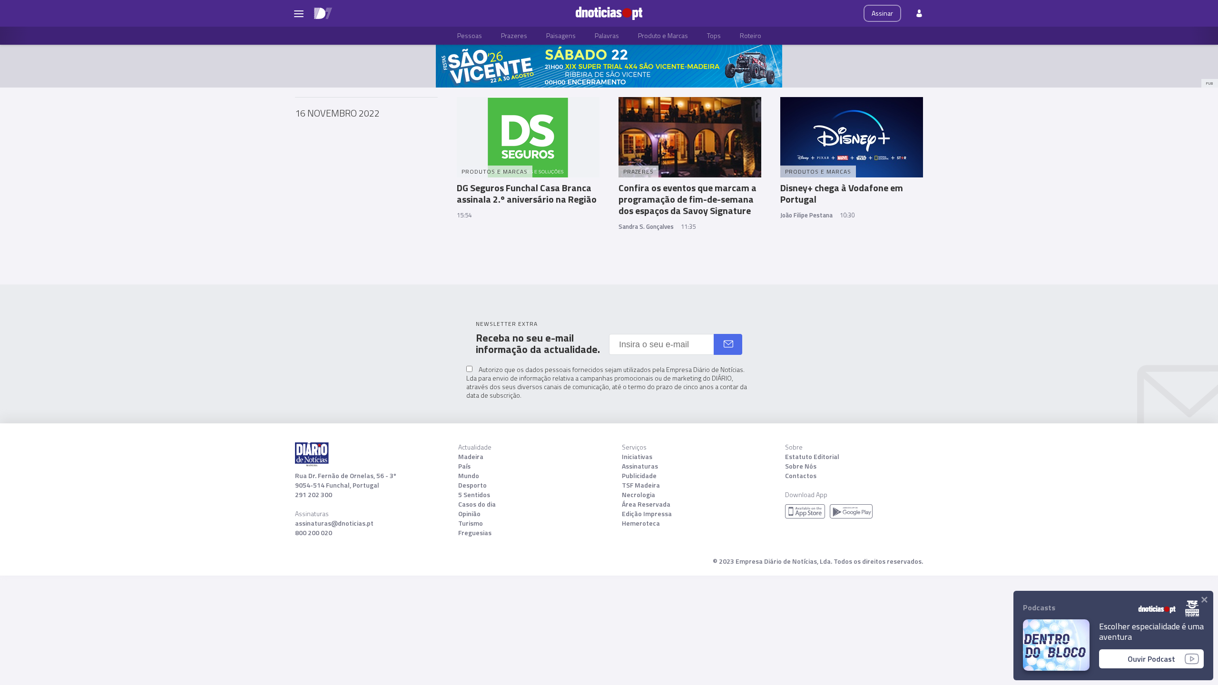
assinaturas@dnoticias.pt (334, 523)
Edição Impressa (647, 514)
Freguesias (474, 533)
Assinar (882, 13)
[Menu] (298, 13)
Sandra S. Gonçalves (646, 226)
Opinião (469, 514)
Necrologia (638, 494)
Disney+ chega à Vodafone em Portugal (841, 193)
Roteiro (750, 35)
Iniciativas (637, 456)
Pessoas (469, 35)
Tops (714, 35)
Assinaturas (640, 466)
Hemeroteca (641, 523)
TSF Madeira (641, 485)
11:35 (688, 226)
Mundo (468, 475)
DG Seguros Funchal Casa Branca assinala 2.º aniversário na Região (527, 193)
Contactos (800, 475)
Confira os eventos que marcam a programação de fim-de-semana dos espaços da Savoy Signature (687, 199)
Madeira (470, 456)
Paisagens (561, 35)
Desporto (472, 485)
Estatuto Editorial (812, 456)
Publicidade (639, 475)
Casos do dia (477, 504)
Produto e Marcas (663, 35)
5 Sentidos (474, 494)
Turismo (470, 523)
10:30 (847, 215)
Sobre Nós (800, 466)
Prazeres (514, 35)
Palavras (607, 35)
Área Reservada (646, 504)
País (464, 466)
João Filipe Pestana (806, 215)
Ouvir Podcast (1151, 659)
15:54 (464, 215)
